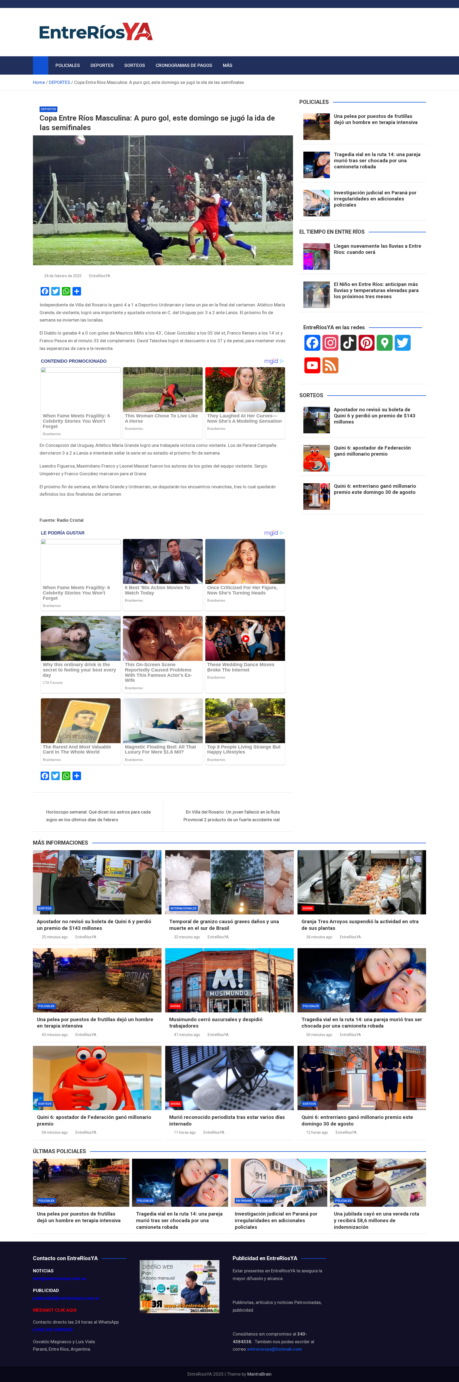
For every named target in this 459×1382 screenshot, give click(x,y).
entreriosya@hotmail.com (274, 1349)
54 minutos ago (55, 1132)
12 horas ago (317, 1132)
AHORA (308, 908)
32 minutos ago (187, 937)
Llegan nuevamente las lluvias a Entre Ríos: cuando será (377, 249)
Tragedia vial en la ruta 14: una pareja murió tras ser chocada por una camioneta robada (377, 160)
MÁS (227, 65)
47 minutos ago (187, 1035)
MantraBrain (259, 1374)
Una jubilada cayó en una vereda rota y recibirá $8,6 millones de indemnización (376, 1220)
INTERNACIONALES (184, 908)
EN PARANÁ (244, 1201)
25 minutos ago (55, 937)
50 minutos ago (319, 1035)
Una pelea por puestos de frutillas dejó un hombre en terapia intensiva (376, 119)
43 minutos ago (55, 1035)
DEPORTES (102, 65)
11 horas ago (185, 1132)
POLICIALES (68, 65)
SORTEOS (134, 65)
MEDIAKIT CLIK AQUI (54, 1310)
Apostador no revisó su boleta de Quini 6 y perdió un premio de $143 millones (374, 416)
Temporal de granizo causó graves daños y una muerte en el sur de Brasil (224, 924)
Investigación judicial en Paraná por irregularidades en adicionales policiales (375, 199)
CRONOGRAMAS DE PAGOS (184, 65)
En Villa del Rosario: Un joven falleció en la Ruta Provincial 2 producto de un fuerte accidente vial (232, 815)
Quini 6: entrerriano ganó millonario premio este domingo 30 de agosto (375, 489)
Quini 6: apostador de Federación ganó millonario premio (372, 451)
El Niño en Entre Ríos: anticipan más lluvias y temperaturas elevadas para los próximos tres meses (376, 290)
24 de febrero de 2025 (63, 276)
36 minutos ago (319, 937)
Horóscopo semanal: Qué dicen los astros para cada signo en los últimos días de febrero (98, 815)
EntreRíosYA (99, 276)
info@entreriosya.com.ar (59, 1278)
